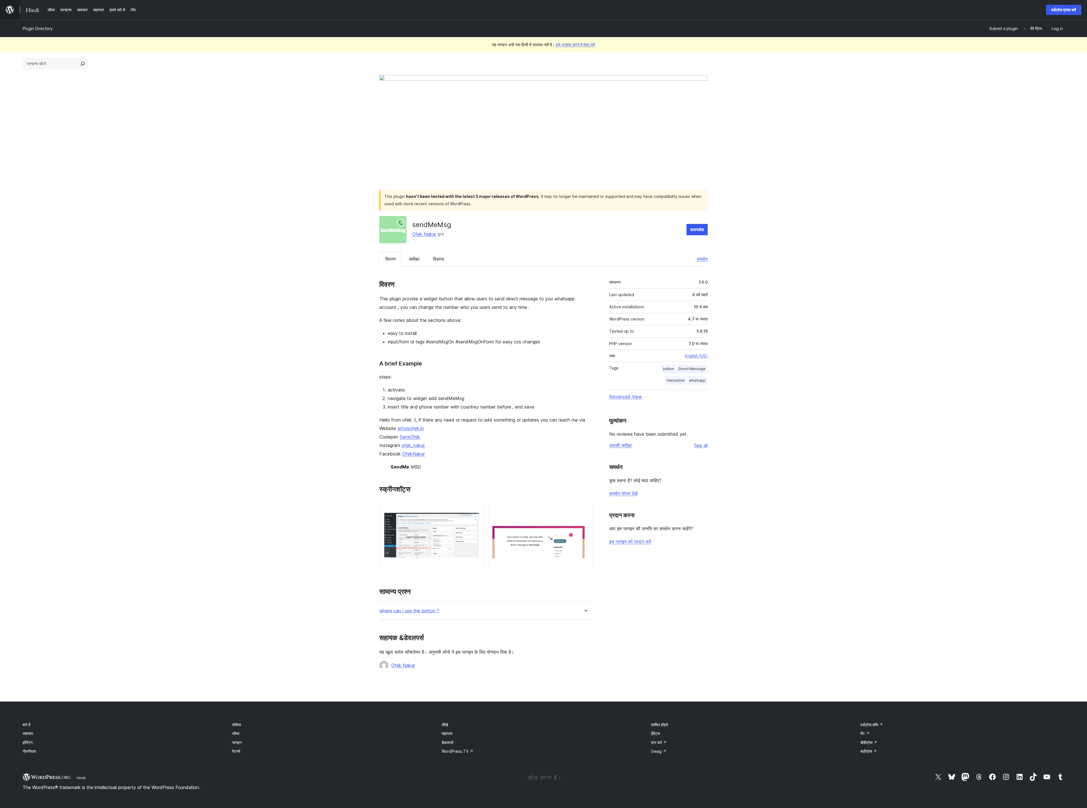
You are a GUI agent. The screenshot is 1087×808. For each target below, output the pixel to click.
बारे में (26, 724)
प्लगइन (237, 742)
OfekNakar (413, 454)
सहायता (447, 733)
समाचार (28, 733)
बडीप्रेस (869, 751)
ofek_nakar (413, 445)
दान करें (659, 742)
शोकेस (236, 724)
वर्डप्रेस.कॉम (872, 724)
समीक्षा (414, 259)
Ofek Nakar (424, 234)
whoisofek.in (410, 428)
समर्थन (702, 259)
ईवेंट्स (655, 733)
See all (701, 445)
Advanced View (625, 396)
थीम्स (235, 733)
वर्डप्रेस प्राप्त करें (1063, 9)
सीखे (445, 724)
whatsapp (697, 380)
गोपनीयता (29, 751)
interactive (675, 380)
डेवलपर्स (447, 742)
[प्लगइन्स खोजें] (82, 63)
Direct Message (692, 369)
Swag (658, 751)
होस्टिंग (28, 742)
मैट (865, 733)
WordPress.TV (457, 751)
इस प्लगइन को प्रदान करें (630, 541)
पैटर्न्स (236, 751)
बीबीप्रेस (869, 742)
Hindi (81, 777)
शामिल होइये (659, 724)
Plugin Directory (38, 28)
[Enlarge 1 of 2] (476, 507)
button (668, 369)
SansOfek (410, 437)
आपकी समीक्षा (620, 445)
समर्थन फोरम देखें (623, 493)
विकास (438, 259)
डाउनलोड (697, 229)
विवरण (390, 259)
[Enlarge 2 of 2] (585, 507)
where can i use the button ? (409, 611)
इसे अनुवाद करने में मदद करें (575, 44)
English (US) (696, 355)
